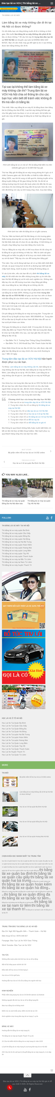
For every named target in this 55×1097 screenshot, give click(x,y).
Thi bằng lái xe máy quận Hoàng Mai (17, 548)
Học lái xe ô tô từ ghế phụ (11, 975)
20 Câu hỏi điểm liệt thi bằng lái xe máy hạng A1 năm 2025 (22, 1041)
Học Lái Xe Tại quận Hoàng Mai (15, 740)
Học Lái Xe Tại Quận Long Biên (15, 743)
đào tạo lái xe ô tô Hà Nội (37, 411)
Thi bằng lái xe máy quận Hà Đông (16, 539)
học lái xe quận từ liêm (17, 870)
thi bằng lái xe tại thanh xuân (34, 910)
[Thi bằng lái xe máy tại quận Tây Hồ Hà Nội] (40, 488)
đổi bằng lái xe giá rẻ (37, 423)
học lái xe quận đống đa (31, 870)
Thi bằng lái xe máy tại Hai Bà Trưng (16, 542)
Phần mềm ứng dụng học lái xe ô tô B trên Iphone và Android (23, 995)
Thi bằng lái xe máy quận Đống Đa (16, 536)
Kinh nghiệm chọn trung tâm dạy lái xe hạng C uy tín (20, 1016)
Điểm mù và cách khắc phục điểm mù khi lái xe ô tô (19, 1011)
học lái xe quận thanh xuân (37, 867)
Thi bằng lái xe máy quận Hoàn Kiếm (17, 545)
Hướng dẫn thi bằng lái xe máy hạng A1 (16, 1030)
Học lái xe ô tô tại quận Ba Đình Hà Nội (33, 807)
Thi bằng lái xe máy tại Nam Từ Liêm (17, 562)
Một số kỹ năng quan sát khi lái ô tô (14, 964)
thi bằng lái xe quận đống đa (27, 894)
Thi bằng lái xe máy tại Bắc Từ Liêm (16, 559)
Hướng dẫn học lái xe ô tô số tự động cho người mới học (21, 981)
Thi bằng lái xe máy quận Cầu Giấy (16, 533)
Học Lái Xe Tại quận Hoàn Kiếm (15, 737)
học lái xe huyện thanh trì (10, 861)
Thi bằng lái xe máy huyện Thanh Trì (17, 565)
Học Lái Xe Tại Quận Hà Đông (14, 731)
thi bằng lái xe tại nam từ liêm (27, 903)
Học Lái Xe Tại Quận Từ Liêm (14, 755)
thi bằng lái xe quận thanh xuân (28, 891)
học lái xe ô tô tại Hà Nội (38, 414)
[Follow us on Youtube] (47, 517)
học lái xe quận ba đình (25, 861)
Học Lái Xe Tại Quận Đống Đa (14, 729)
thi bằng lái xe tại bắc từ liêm (25, 898)
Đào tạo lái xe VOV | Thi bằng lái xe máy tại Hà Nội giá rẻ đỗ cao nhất (21, 3)
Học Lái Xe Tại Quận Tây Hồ (13, 746)
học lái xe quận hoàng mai (23, 864)
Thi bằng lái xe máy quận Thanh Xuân (17, 556)
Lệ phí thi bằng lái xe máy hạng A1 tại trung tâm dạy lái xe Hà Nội (24, 1047)
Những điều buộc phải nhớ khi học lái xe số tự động (20, 959)
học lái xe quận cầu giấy (40, 861)
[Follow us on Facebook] (51, 517)
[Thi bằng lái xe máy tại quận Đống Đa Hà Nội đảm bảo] (14, 488)
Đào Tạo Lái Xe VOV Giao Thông (23, 941)
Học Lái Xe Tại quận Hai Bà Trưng (16, 734)
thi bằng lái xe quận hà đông (25, 888)
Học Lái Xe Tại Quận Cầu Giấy (14, 726)
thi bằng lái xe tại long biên (26, 902)
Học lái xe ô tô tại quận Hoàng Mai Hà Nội (34, 836)
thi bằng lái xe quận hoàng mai (40, 881)
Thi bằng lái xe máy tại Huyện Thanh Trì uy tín (18, 1036)
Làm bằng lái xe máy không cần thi (24, 367)
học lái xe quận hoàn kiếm (40, 864)
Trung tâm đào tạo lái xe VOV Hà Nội (21, 358)
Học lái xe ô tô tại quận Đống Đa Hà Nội (33, 822)
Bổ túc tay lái (34, 420)
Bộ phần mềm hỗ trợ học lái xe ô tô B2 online (35, 777)
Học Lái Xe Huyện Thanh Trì (13, 752)
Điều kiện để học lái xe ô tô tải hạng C (15, 970)
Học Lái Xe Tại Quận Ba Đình (14, 723)
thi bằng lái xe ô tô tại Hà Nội (40, 417)
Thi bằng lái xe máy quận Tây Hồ (15, 553)
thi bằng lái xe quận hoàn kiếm (27, 884)
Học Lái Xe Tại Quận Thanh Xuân (15, 749)
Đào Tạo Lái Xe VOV (22, 945)
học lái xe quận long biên (20, 867)
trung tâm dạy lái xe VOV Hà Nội (37, 402)
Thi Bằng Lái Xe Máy (11, 15)
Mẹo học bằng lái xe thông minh (13, 1005)
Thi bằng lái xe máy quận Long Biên (16, 551)
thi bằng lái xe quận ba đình (27, 872)
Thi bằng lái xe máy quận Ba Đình (15, 530)
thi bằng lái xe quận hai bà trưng (27, 879)
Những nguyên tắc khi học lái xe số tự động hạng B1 (20, 1000)
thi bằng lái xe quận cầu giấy (26, 875)
